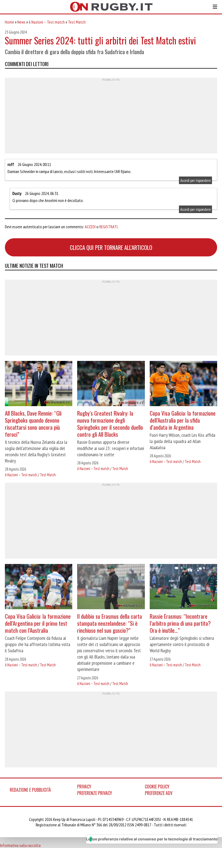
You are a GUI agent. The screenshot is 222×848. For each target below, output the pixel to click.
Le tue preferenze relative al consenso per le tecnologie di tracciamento (152, 839)
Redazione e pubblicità (30, 790)
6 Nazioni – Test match (47, 22)
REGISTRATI (108, 226)
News (21, 22)
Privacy (84, 786)
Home (9, 22)
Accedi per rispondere (195, 180)
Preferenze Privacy (94, 793)
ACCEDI (90, 226)
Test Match (77, 22)
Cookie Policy (157, 786)
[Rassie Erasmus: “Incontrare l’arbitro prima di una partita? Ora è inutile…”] (183, 587)
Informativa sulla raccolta (20, 845)
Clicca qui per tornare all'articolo (111, 247)
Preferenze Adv (158, 793)
